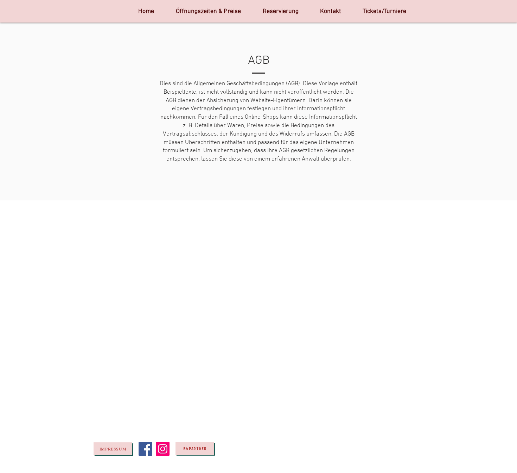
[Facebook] (145, 449)
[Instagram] (163, 449)
